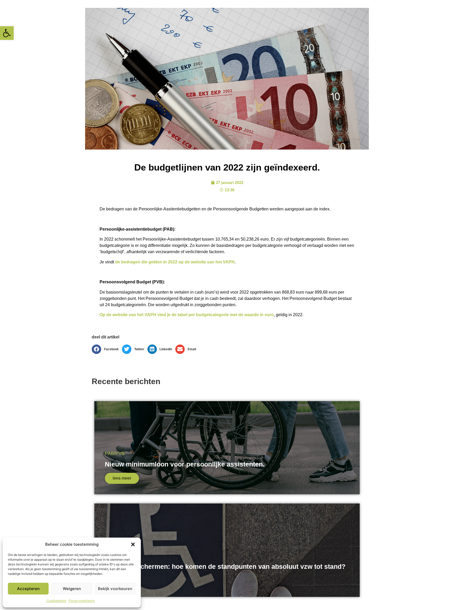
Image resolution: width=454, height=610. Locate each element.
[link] (7, 33)
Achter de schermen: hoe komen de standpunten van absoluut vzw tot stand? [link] (225, 566)
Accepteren (28, 588)
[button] (133, 544)
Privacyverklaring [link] (82, 601)
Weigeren (72, 588)
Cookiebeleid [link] (56, 601)
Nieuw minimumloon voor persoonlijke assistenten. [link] (185, 464)
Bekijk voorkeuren (115, 588)
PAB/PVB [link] (115, 453)
